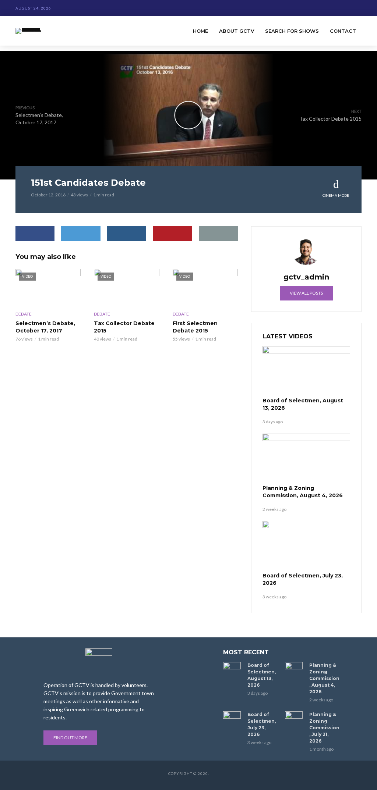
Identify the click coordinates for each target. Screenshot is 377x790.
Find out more (70, 737)
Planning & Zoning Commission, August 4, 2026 (303, 492)
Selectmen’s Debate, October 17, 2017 (45, 327)
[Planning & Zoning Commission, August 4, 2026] (306, 458)
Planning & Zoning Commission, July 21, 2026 (324, 728)
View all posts (306, 293)
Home (200, 31)
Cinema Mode (336, 195)
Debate (23, 314)
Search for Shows (292, 31)
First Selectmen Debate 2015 (195, 327)
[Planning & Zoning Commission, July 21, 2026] (294, 717)
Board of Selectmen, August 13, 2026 (303, 404)
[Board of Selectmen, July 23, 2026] (306, 545)
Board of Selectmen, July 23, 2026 (303, 579)
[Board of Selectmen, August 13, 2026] (306, 370)
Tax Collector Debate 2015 (124, 327)
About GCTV (236, 31)
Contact (343, 31)
